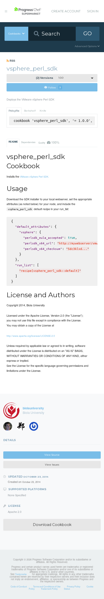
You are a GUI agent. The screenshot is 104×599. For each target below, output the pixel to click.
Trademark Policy (49, 588)
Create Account (66, 11)
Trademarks (21, 574)
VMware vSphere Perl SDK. (34, 176)
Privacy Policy (73, 586)
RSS (12, 60)
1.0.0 (50, 78)
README (13, 141)
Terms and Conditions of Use (47, 586)
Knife (43, 110)
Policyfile (14, 110)
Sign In (92, 11)
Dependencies (28, 142)
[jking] (35, 427)
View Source (52, 454)
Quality (48, 142)
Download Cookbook (52, 524)
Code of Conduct (19, 586)
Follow (54, 87)
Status (67, 588)
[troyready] (9, 427)
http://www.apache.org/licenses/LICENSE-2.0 (31, 336)
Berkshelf (30, 110)
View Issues (52, 464)
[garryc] (22, 427)
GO (87, 33)
